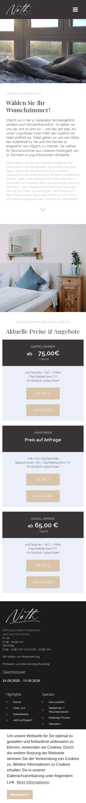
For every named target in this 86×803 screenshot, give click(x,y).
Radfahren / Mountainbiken (59, 709)
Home (17, 702)
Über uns (19, 708)
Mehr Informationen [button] (33, 782)
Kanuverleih (56, 702)
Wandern (55, 724)
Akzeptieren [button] (19, 794)
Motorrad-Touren (59, 717)
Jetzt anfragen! (22, 720)
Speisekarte (20, 714)
